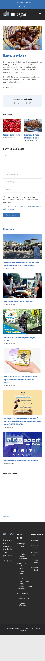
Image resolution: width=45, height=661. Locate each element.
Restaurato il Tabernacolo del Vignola (22, 598)
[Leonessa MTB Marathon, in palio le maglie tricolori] (22, 321)
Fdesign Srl (22, 631)
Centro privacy (35, 561)
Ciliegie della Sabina (11, 135)
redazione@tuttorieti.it (22, 2)
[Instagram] (7, 561)
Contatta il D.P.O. (36, 568)
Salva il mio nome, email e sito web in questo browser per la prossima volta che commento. (20, 199)
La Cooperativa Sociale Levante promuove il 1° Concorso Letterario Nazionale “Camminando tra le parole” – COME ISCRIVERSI (22, 421)
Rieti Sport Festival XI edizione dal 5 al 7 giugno (21, 460)
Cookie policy (35, 546)
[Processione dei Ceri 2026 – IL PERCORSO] (22, 285)
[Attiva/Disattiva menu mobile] (40, 13)
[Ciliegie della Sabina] (12, 125)
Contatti (35, 540)
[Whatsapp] (11, 561)
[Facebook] (4, 561)
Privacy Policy (35, 553)
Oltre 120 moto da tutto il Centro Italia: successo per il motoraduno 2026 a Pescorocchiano (22, 574)
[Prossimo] (40, 130)
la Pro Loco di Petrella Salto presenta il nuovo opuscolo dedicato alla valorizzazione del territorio (20, 379)
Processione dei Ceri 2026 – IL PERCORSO (19, 301)
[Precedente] (5, 130)
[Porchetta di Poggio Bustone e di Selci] (33, 125)
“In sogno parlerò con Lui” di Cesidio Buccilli (22, 550)
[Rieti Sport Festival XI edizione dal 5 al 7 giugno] (22, 444)
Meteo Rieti (6, 516)
